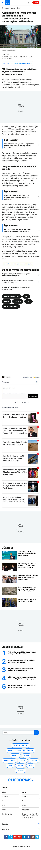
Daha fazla (5, 829)
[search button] (36, 732)
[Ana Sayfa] (2, 8)
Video (4, 809)
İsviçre (19, 8)
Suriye (23, 760)
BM (26, 296)
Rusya (6, 301)
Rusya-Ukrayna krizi (11, 296)
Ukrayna (18, 301)
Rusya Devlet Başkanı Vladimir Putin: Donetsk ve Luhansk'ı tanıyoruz (17, 281)
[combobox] (21, 732)
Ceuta (26, 755)
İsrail (30, 765)
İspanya (30, 750)
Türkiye (34, 760)
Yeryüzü (24, 796)
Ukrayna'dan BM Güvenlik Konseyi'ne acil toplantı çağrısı (16, 288)
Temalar (4, 787)
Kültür (24, 805)
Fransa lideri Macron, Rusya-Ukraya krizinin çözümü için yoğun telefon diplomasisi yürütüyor (19, 145)
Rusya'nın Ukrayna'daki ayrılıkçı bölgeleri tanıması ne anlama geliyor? (16, 275)
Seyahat (20, 770)
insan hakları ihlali (10, 306)
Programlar (25, 809)
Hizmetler (5, 824)
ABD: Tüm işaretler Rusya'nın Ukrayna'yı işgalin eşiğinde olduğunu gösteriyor (18, 230)
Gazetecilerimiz (7, 814)
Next (3, 801)
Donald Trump (9, 760)
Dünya (13, 8)
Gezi (3, 805)
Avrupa (4, 792)
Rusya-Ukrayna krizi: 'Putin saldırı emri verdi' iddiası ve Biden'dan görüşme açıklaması (17, 197)
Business (5, 796)
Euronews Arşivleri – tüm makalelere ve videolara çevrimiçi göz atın (30, 815)
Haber (7, 8)
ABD (28, 301)
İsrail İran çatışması (21, 745)
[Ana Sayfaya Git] (7, 2)
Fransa (20, 765)
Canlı (36, 2)
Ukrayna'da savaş (14, 750)
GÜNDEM (7, 547)
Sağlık (24, 801)
